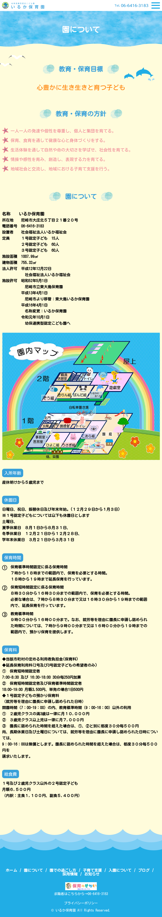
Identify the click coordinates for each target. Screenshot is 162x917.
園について (33, 870)
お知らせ (92, 874)
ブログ (144, 870)
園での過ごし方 (63, 870)
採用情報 (70, 874)
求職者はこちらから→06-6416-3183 (81, 893)
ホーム (11, 870)
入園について (120, 870)
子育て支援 (92, 870)
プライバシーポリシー (81, 903)
